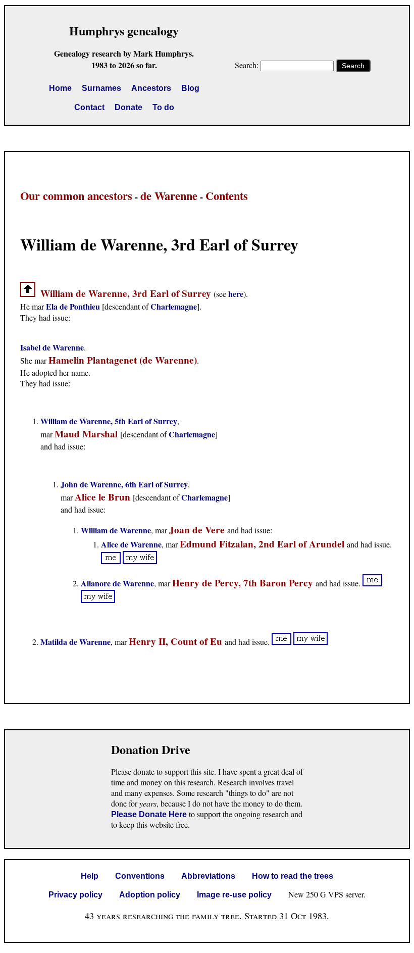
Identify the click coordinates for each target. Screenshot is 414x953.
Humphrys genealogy (124, 30)
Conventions (140, 876)
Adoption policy (149, 894)
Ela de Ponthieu (73, 306)
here (235, 293)
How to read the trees (292, 876)
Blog (190, 88)
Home (60, 88)
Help (89, 876)
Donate (128, 107)
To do (163, 107)
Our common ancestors (76, 195)
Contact (89, 107)
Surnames (101, 88)
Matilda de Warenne (75, 641)
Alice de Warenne (131, 544)
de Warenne (168, 195)
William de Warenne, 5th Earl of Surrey (108, 421)
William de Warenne (116, 530)
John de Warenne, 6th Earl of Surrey (124, 484)
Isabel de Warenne (52, 347)
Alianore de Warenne (117, 583)
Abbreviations (208, 876)
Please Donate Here (149, 814)
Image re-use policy (234, 894)
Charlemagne (173, 306)
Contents (226, 195)
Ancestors (151, 88)
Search (353, 66)
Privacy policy (75, 894)
